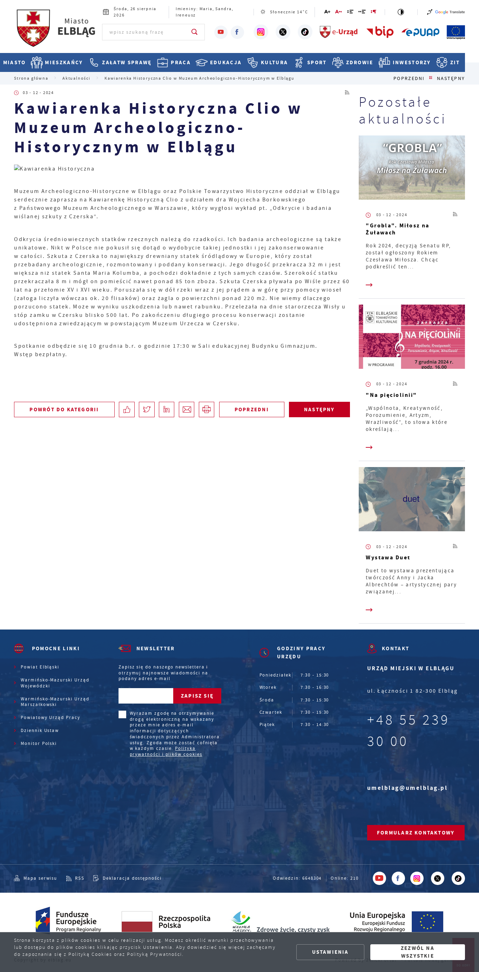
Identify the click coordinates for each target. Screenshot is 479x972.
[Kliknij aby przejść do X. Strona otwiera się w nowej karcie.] (283, 32)
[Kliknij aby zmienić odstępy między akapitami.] (373, 12)
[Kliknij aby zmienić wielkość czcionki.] (327, 12)
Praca (181, 62)
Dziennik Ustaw (40, 730)
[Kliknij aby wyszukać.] (194, 32)
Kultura (274, 62)
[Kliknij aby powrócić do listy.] (430, 78)
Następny (451, 78)
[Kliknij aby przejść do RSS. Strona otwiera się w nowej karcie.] (347, 93)
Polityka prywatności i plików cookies (166, 751)
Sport (317, 62)
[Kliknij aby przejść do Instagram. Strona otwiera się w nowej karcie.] (261, 32)
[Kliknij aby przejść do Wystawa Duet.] (412, 500)
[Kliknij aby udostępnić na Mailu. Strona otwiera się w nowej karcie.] (186, 409)
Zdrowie (359, 62)
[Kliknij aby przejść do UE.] (456, 32)
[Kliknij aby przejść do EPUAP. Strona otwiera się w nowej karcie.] (420, 32)
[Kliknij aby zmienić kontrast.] (401, 12)
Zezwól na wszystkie (417, 952)
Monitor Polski (39, 743)
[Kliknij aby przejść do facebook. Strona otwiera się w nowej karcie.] (237, 32)
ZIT (455, 62)
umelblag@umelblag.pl (407, 788)
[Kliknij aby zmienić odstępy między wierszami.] (350, 12)
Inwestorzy (412, 62)
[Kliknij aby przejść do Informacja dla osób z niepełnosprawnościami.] (429, 12)
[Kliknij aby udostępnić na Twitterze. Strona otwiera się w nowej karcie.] (146, 409)
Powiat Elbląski (40, 667)
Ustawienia (330, 952)
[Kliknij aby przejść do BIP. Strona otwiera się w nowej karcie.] (380, 32)
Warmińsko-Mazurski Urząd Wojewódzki (55, 683)
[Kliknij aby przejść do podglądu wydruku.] (206, 409)
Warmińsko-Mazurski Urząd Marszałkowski (55, 702)
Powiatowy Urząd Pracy (50, 717)
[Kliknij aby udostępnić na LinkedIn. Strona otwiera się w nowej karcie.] (166, 409)
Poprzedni (409, 78)
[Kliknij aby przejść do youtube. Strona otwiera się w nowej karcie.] (221, 32)
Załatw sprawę (126, 62)
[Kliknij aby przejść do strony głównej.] (57, 31)
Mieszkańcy (64, 62)
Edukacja (226, 62)
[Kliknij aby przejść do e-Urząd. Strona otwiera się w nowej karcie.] (339, 32)
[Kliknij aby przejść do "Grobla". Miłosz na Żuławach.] (412, 168)
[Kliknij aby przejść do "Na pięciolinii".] (412, 338)
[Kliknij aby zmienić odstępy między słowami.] (362, 12)
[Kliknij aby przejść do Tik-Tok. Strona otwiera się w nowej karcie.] (305, 32)
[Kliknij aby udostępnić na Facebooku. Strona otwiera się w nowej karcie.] (126, 409)
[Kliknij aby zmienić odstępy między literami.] (339, 12)
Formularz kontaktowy (415, 832)
